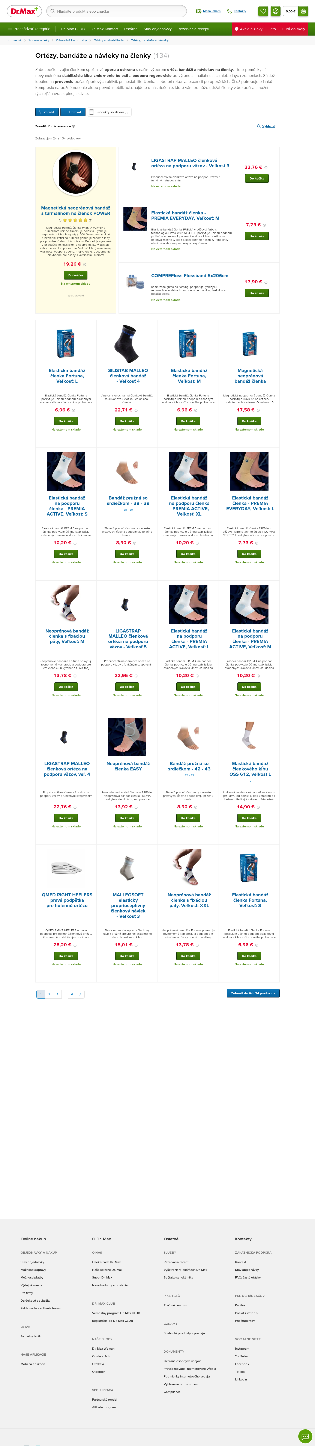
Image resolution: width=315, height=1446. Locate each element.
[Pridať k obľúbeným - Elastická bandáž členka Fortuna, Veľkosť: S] (275, 849)
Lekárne (131, 29)
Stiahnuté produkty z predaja (184, 1333)
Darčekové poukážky (35, 1300)
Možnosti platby (32, 1277)
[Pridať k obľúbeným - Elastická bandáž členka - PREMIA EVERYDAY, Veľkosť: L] (275, 453)
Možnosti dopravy (33, 1269)
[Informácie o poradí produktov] (74, 126)
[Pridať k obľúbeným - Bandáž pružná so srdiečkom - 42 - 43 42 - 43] (214, 718)
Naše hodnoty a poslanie (110, 1285)
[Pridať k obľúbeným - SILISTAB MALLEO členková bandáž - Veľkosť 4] (153, 325)
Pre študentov (245, 1320)
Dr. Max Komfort (104, 29)
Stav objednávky (158, 29)
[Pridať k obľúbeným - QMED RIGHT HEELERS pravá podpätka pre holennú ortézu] (92, 849)
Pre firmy (27, 1293)
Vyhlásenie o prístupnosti (181, 1384)
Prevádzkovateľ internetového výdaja (190, 1368)
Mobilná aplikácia (33, 1364)
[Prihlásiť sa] (275, 11)
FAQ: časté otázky (248, 1277)
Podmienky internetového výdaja (187, 1376)
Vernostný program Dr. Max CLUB (116, 1313)
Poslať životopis (246, 1313)
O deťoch (98, 1371)
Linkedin (241, 1379)
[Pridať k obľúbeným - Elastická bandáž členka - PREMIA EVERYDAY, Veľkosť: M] (275, 205)
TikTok (240, 1371)
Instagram (242, 1348)
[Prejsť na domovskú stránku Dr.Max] (24, 11)
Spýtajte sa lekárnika (178, 1277)
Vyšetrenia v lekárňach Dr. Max (185, 1269)
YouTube (241, 1356)
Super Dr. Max (102, 1277)
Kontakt (240, 1262)
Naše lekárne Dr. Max (107, 1269)
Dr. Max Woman (103, 1348)
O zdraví (98, 1364)
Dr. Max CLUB (73, 29)
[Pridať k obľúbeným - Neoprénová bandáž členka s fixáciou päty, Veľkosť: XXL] (214, 849)
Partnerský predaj (104, 1399)
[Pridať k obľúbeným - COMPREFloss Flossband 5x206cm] (275, 267)
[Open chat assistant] (305, 1436)
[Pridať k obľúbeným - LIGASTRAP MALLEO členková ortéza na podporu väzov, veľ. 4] (92, 718)
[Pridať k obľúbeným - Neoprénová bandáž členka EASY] (153, 718)
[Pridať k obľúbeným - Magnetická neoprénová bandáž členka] (275, 325)
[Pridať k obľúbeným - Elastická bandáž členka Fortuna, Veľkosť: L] (92, 325)
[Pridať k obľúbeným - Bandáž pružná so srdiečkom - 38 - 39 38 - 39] (153, 453)
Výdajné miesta (31, 1285)
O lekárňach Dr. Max (106, 1262)
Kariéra (240, 1305)
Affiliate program (104, 1407)
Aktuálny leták (31, 1336)
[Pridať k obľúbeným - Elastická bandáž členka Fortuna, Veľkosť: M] (214, 325)
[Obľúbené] (263, 11)
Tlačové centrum (175, 1305)
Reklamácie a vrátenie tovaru (41, 1308)
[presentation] (76, 173)
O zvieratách (101, 1356)
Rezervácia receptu (194, 29)
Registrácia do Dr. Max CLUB (112, 1320)
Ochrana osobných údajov (182, 1361)
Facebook (242, 1364)
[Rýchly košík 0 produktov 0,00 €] (303, 11)
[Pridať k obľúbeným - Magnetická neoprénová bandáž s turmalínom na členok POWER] (111, 152)
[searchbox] (116, 11)
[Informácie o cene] (84, 264)
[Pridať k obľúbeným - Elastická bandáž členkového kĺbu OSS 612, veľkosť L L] (275, 718)
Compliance (172, 1392)
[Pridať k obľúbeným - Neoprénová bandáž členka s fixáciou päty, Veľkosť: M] (92, 586)
